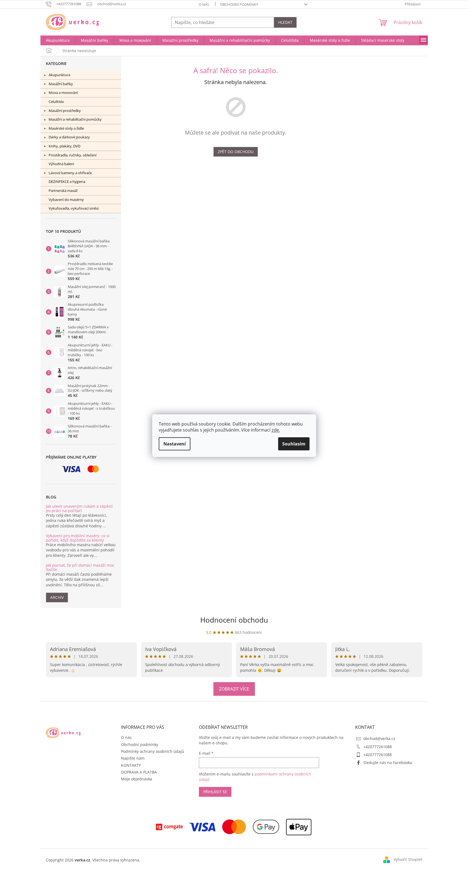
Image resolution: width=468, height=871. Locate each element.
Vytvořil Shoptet (408, 859)
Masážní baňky (61, 83)
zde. (276, 430)
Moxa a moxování (63, 92)
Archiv (57, 597)
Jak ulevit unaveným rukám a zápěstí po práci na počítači (79, 508)
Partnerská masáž (63, 190)
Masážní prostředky (65, 110)
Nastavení (174, 444)
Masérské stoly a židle (66, 128)
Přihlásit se (215, 791)
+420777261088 (377, 746)
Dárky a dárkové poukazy (69, 137)
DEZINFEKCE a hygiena (67, 181)
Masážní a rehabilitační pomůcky (75, 119)
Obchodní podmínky (239, 4)
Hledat (285, 22)
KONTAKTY (131, 765)
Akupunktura (59, 74)
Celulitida (56, 101)
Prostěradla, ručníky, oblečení (72, 155)
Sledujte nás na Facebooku (387, 762)
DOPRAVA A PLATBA (139, 772)
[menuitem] (57, 40)
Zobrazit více (234, 689)
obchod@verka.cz (379, 738)
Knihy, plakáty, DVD (64, 146)
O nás (204, 4)
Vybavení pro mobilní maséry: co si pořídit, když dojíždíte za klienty (78, 538)
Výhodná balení (61, 163)
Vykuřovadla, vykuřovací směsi (74, 208)
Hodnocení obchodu (234, 620)
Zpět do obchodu (236, 151)
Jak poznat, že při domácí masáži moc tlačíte (80, 567)
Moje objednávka (136, 778)
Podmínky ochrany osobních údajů (152, 751)
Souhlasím (293, 444)
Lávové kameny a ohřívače (70, 172)
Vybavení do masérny (66, 199)
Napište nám (133, 758)
